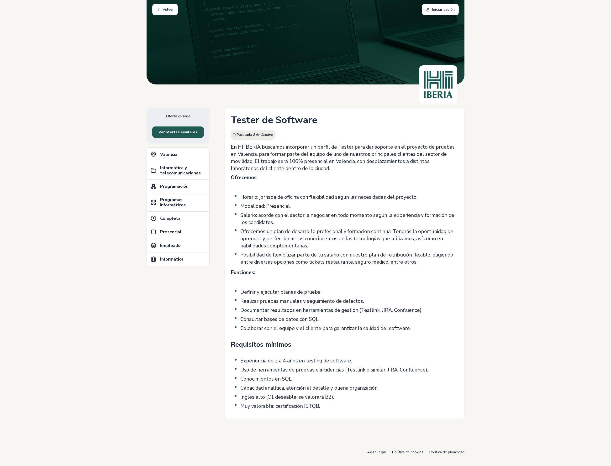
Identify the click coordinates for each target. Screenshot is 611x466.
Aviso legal (376, 452)
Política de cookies (407, 452)
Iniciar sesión (443, 9)
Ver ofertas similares (178, 132)
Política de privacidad (446, 452)
